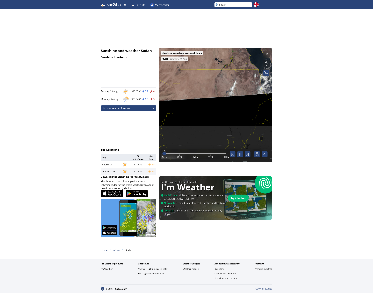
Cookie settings (263, 288)
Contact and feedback (225, 273)
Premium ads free (263, 269)
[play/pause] (240, 154)
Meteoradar (161, 5)
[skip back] (232, 154)
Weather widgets (191, 269)
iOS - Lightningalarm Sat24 (151, 273)
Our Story (219, 269)
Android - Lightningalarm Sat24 (153, 269)
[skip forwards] (247, 154)
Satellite (140, 5)
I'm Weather (107, 269)
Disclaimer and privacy (225, 278)
